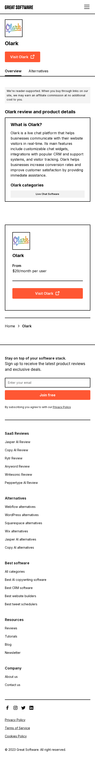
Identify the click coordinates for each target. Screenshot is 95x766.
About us (11, 676)
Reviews (11, 628)
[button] (86, 7)
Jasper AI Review (17, 442)
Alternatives (38, 71)
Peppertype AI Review (21, 483)
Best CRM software (19, 588)
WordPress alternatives (22, 515)
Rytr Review (13, 458)
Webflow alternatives (20, 507)
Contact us (12, 685)
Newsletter (13, 652)
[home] (20, 6)
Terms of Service (17, 728)
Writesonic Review (18, 474)
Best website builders (20, 596)
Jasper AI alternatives (20, 539)
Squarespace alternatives (23, 523)
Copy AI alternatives (19, 547)
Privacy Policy (15, 720)
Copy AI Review (16, 450)
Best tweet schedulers (21, 604)
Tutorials (11, 636)
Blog (8, 644)
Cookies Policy (16, 736)
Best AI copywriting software (25, 579)
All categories (15, 571)
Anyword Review (17, 466)
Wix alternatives (16, 531)
